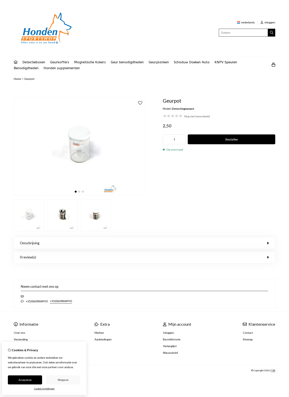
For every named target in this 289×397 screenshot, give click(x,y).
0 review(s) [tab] (28, 257)
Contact (248, 332)
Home (17, 78)
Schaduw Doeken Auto (192, 62)
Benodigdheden (26, 68)
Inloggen (168, 332)
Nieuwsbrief (170, 352)
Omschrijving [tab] (30, 243)
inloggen (269, 22)
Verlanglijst (170, 346)
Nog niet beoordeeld (197, 116)
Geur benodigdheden (127, 62)
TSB (273, 370)
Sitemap (248, 339)
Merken (99, 332)
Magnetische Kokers (90, 62)
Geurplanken (159, 62)
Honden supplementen (61, 68)
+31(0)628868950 (61, 301)
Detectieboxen (33, 62)
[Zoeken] (271, 33)
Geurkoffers (59, 62)
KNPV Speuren (225, 62)
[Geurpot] (79, 194)
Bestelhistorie (171, 339)
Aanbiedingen (103, 339)
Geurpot (29, 78)
